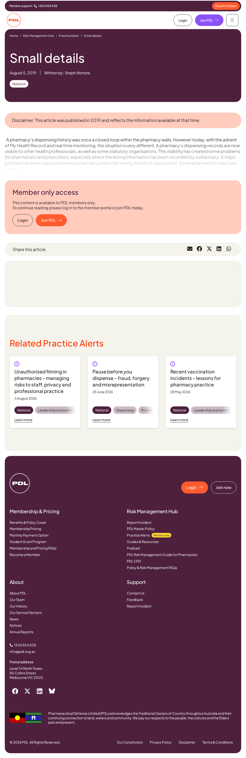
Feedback (135, 599)
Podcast (133, 548)
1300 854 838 (47, 6)
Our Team (17, 599)
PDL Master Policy (141, 528)
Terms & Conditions (218, 742)
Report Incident (139, 522)
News (14, 619)
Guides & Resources (143, 541)
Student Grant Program (28, 541)
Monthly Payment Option (29, 535)
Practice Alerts (69, 36)
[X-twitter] (27, 691)
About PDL (18, 593)
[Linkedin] (39, 691)
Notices (16, 625)
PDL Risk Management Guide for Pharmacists (162, 554)
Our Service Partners (26, 612)
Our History (18, 606)
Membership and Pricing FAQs (33, 548)
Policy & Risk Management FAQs (152, 567)
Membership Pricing (25, 528)
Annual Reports (21, 632)
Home (14, 36)
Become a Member (25, 554)
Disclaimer (187, 742)
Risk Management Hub (38, 36)
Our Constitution (130, 742)
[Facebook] (15, 691)
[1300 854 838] (35, 6)
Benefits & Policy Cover (28, 522)
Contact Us (135, 593)
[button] (190, 249)
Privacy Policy (161, 742)
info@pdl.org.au (22, 651)
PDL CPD (134, 561)
